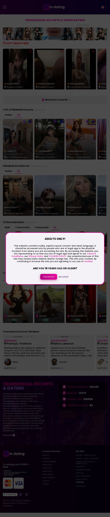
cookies (88, 261)
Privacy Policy (35, 256)
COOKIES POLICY (57, 256)
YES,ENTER (48, 277)
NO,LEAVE (63, 276)
